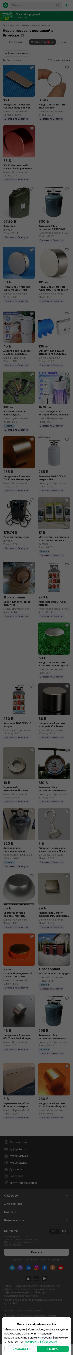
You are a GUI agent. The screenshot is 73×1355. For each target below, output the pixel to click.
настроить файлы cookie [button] (41, 1341)
